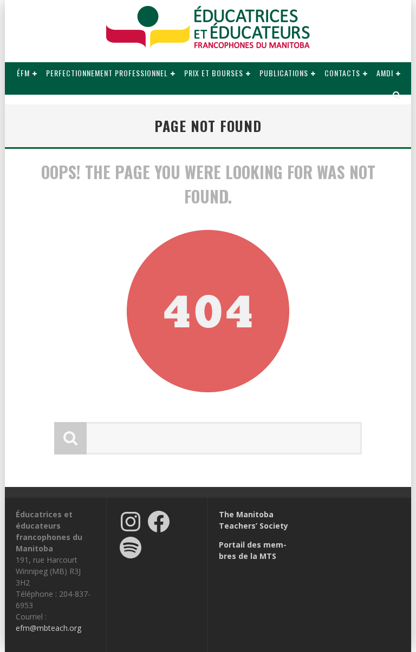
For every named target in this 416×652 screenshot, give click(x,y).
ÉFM (23, 72)
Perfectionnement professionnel (107, 72)
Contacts (342, 72)
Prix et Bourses (213, 72)
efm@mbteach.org (48, 628)
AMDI (384, 72)
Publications (283, 72)
